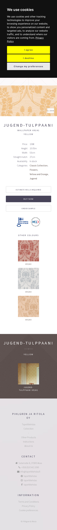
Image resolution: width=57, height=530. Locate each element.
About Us (28, 445)
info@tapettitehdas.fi (30, 471)
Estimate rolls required (28, 190)
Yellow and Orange (39, 174)
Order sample (28, 208)
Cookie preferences (28, 510)
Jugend (33, 178)
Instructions (28, 441)
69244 (28, 292)
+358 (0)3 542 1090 (30, 467)
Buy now (28, 199)
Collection (28, 428)
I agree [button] (28, 50)
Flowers (34, 169)
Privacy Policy (28, 505)
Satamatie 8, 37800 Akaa (30, 463)
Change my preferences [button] (28, 66)
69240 (28, 320)
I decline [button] (28, 58)
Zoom (52, 111)
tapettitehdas (30, 476)
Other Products (28, 437)
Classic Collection (39, 165)
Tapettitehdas (28, 424)
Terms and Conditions (28, 501)
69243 (28, 264)
